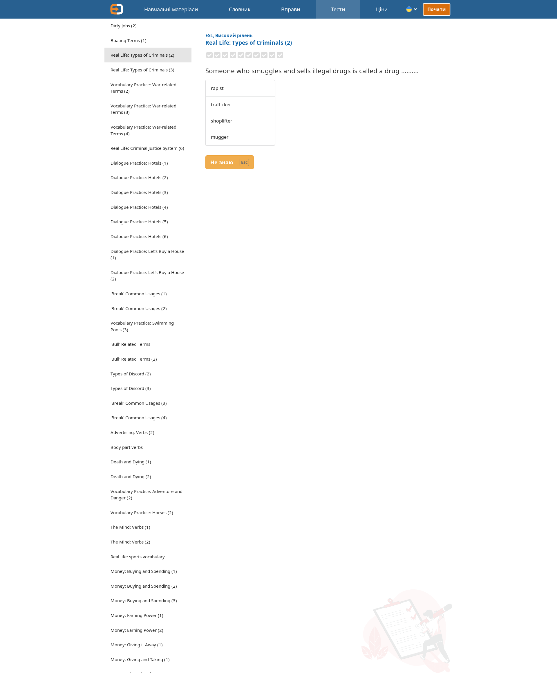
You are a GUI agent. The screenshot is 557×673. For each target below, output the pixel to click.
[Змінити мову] (412, 9)
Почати (436, 9)
